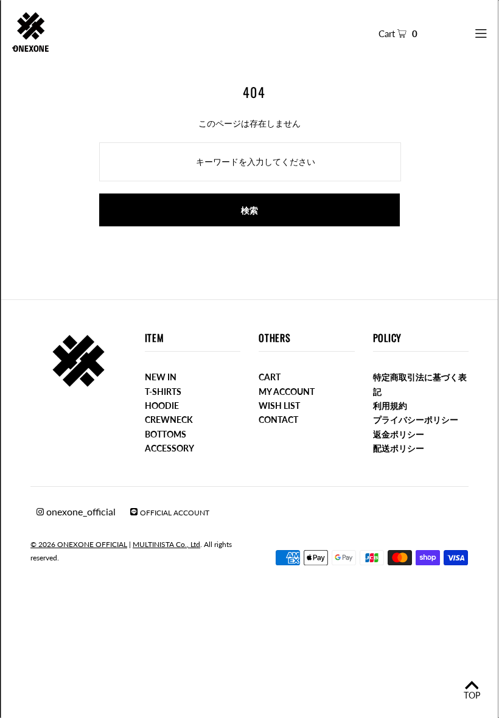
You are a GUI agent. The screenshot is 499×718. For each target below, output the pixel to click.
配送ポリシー (398, 448)
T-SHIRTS (163, 391)
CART (270, 377)
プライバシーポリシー (415, 419)
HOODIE (162, 405)
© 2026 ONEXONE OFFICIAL (78, 544)
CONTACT (278, 419)
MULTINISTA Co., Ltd (166, 544)
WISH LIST (279, 405)
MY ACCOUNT (287, 391)
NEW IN (160, 377)
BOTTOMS (165, 434)
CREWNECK (169, 419)
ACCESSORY (169, 448)
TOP (472, 695)
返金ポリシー (398, 434)
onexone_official (80, 511)
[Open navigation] (461, 31)
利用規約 (390, 405)
